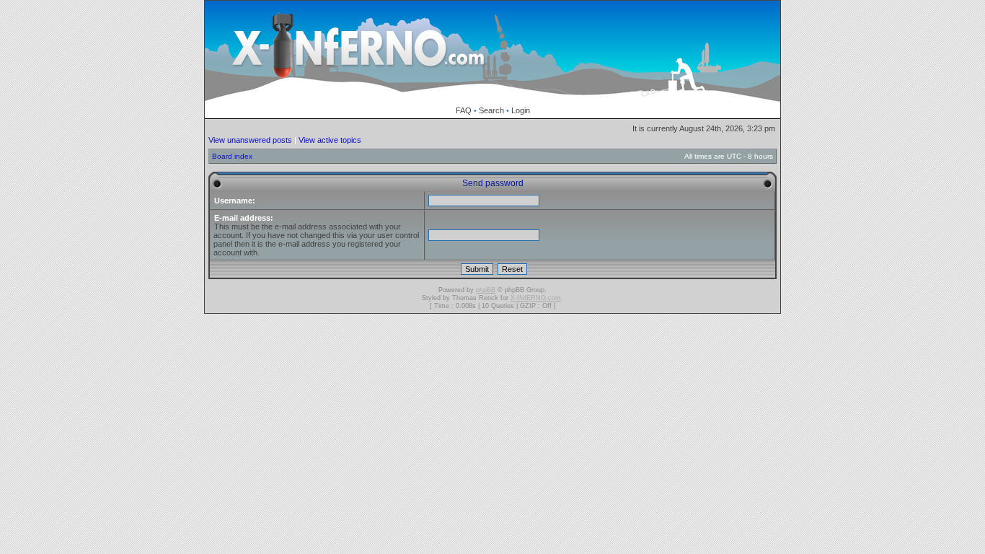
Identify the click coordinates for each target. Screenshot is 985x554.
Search (491, 110)
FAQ (464, 110)
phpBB (485, 290)
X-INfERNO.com (536, 298)
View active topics (330, 140)
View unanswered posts (250, 140)
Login (520, 110)
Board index (232, 156)
